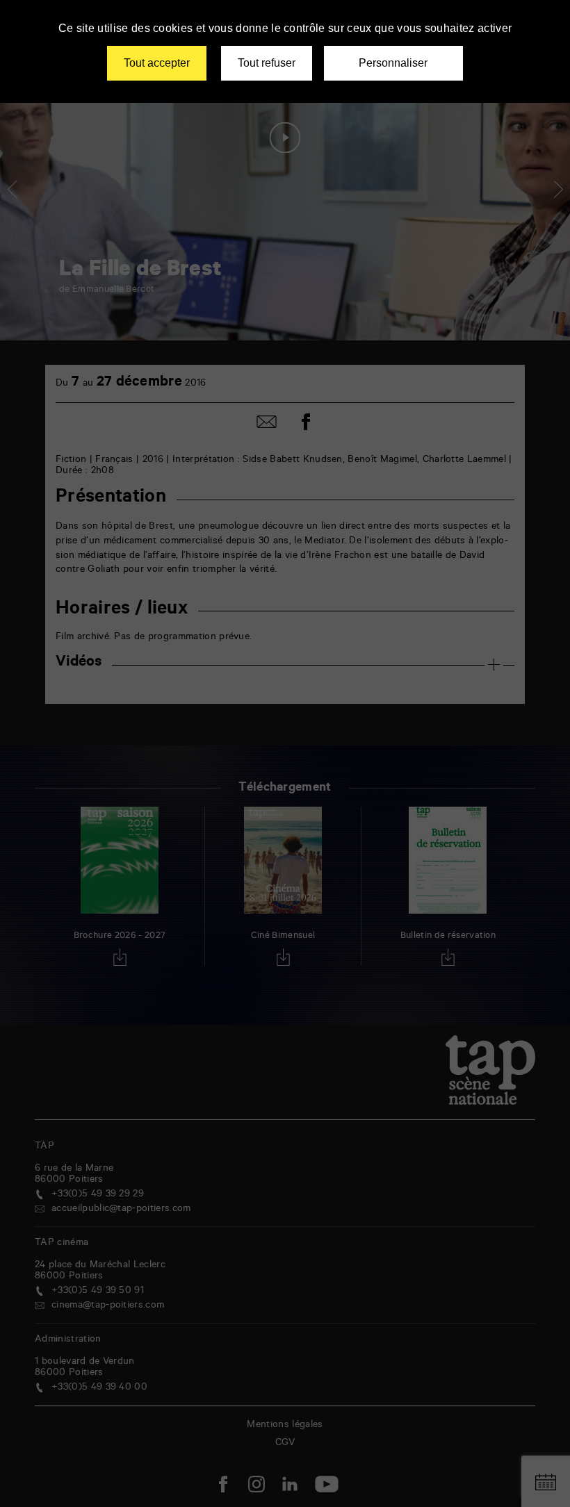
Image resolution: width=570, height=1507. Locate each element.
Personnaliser (393, 63)
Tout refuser (266, 63)
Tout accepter (157, 63)
